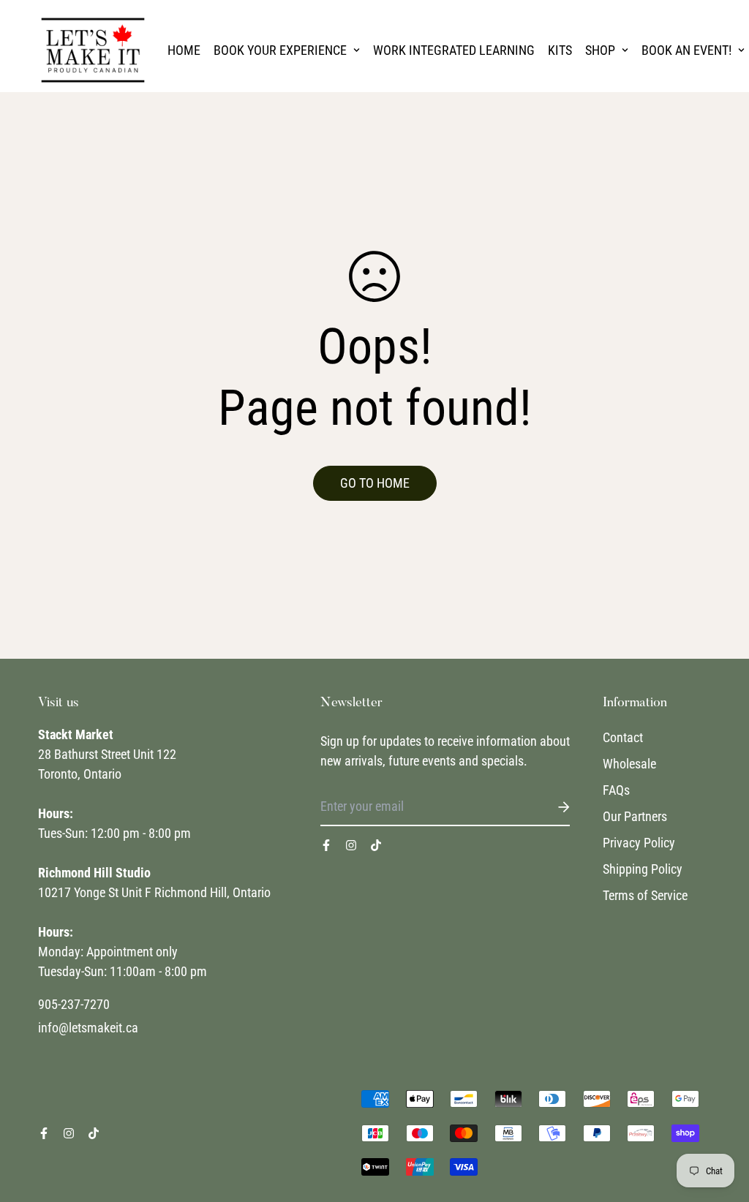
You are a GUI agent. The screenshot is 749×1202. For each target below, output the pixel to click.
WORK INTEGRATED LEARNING (454, 50)
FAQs (616, 790)
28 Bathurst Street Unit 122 (107, 754)
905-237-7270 (74, 1004)
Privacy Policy (639, 842)
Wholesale (629, 763)
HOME (184, 50)
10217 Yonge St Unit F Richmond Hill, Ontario (154, 892)
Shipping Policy (642, 869)
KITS (560, 50)
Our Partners (635, 816)
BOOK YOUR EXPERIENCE (280, 50)
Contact (623, 737)
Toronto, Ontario (79, 774)
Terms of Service (645, 895)
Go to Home (375, 483)
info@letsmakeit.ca (88, 1027)
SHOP (600, 50)
